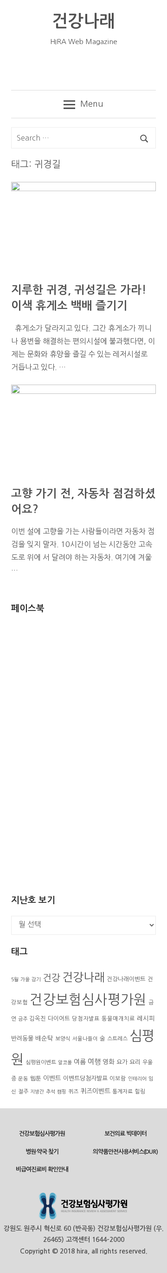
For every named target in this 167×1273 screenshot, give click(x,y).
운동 (23, 1078)
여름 (80, 1062)
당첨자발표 (86, 1019)
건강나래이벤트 (126, 979)
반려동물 (22, 1038)
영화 (109, 1062)
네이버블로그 (25, 68)
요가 (122, 1062)
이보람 (117, 1078)
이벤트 (52, 1078)
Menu (91, 104)
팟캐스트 (138, 68)
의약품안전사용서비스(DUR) (125, 1152)
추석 (50, 1091)
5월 (15, 979)
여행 (94, 1061)
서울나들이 (85, 1039)
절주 (23, 1091)
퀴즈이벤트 (95, 1091)
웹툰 (35, 1078)
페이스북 (81, 68)
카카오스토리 (110, 68)
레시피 (146, 1018)
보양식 (63, 1039)
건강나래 (83, 21)
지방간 (37, 1091)
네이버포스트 (53, 68)
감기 (36, 979)
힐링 (140, 1091)
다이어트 (59, 1019)
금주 (22, 1019)
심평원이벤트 (41, 1062)
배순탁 (44, 1038)
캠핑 (61, 1091)
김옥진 (37, 1019)
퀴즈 (73, 1091)
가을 (25, 979)
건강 (51, 978)
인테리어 (137, 1078)
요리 (135, 1062)
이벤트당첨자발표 (85, 1078)
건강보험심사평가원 (88, 999)
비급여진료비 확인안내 (42, 1169)
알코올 (65, 1062)
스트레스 (117, 1039)
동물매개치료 (118, 1019)
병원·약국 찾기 (42, 1152)
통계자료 (122, 1091)
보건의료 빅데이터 (125, 1134)
